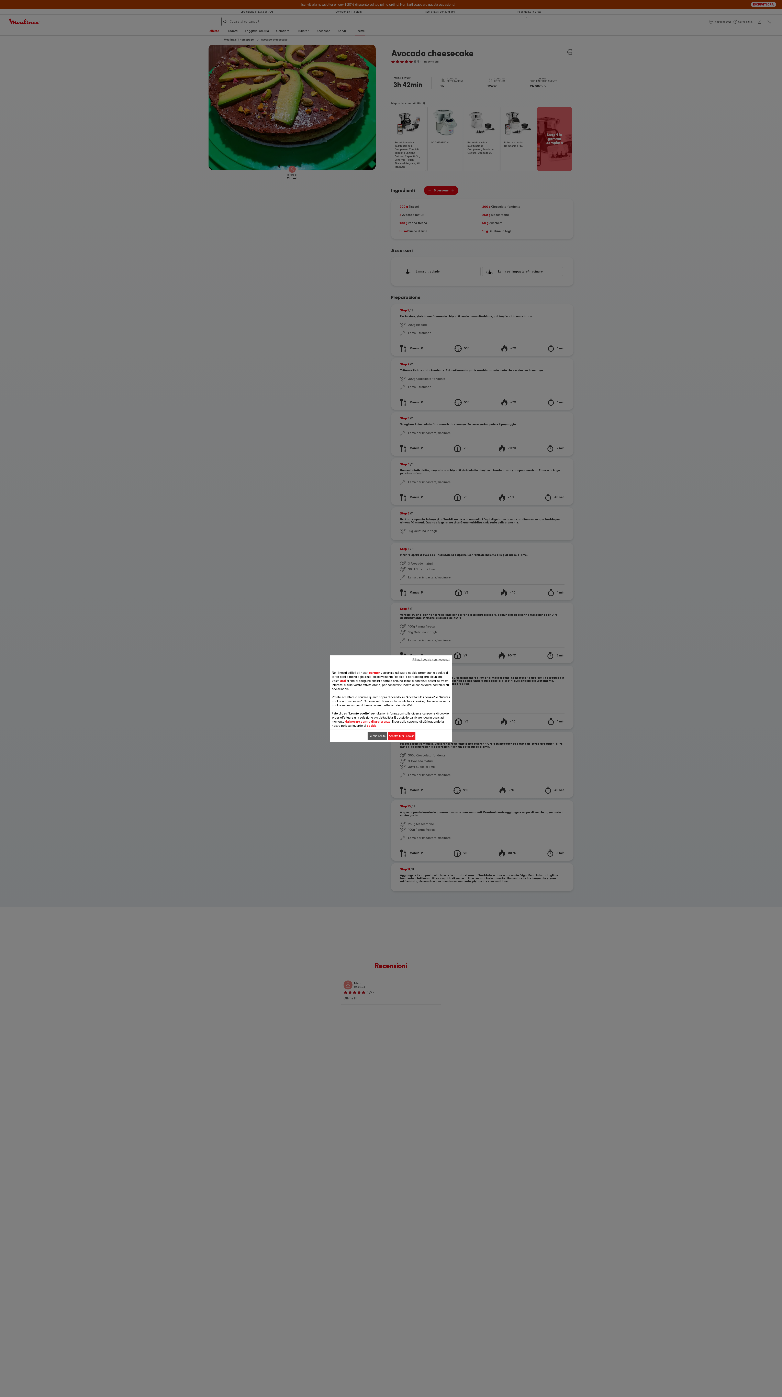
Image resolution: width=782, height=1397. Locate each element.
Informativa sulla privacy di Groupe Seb (327, 753)
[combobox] (317, 686)
